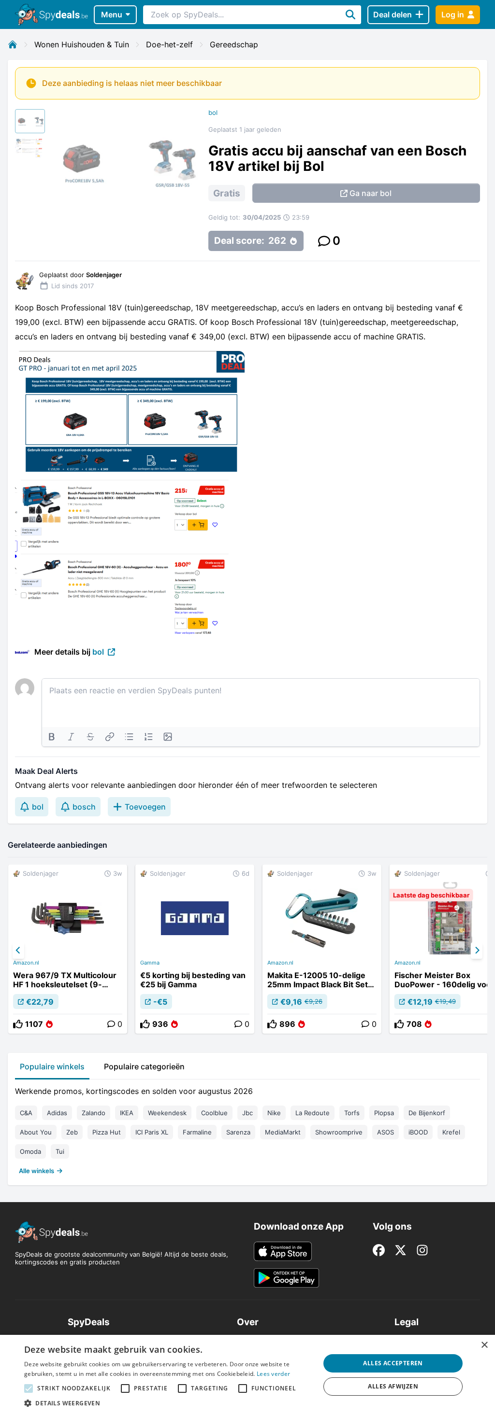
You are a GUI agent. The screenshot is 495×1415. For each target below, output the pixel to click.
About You (36, 1132)
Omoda (30, 1151)
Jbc (247, 1113)
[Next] (476, 950)
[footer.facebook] (379, 1250)
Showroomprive (339, 1132)
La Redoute (312, 1113)
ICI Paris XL (151, 1132)
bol (213, 112)
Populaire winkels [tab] (52, 1066)
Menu (111, 14)
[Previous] (18, 950)
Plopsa (384, 1113)
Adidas (57, 1113)
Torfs (352, 1113)
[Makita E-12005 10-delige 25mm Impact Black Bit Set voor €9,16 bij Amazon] (321, 949)
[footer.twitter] (400, 1250)
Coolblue (214, 1113)
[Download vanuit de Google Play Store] (286, 1278)
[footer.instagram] (422, 1250)
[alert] (247, 1375)
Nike (274, 1113)
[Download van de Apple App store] (283, 1251)
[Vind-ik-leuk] (18, 1024)
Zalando (93, 1113)
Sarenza (238, 1132)
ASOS (385, 1132)
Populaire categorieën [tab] (144, 1066)
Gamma (150, 962)
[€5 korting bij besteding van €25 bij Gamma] (194, 949)
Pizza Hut (106, 1132)
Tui (60, 1151)
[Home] (12, 44)
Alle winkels (36, 1171)
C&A (26, 1113)
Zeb (72, 1132)
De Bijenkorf (426, 1113)
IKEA (126, 1113)
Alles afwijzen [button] (393, 1386)
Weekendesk (167, 1113)
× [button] (484, 1345)
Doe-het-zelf (169, 44)
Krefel (451, 1132)
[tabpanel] (247, 1128)
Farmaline (197, 1132)
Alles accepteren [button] (392, 1363)
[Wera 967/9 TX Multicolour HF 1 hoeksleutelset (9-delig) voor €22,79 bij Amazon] (67, 949)
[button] (167, 1403)
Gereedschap (234, 44)
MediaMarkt (283, 1132)
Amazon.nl (26, 962)
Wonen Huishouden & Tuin (81, 44)
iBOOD (418, 1132)
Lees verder (273, 1374)
